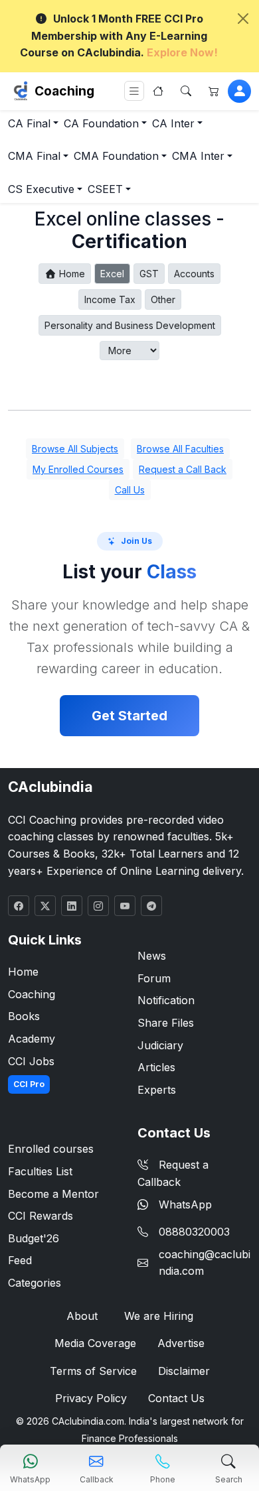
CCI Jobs (31, 1061)
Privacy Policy (91, 1398)
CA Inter (173, 123)
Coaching (64, 91)
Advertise (181, 1343)
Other (163, 299)
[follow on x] (45, 905)
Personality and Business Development (129, 325)
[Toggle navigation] (134, 91)
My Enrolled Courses (78, 469)
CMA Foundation (116, 155)
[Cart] (214, 90)
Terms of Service (93, 1371)
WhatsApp (185, 1204)
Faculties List (40, 1171)
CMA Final (34, 155)
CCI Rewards (40, 1215)
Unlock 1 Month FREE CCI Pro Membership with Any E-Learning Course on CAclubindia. (119, 35)
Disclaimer (184, 1371)
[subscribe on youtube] (124, 905)
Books (24, 1016)
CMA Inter (198, 155)
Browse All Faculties (180, 448)
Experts (156, 1089)
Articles (156, 1067)
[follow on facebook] (18, 905)
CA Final (29, 123)
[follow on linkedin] (71, 905)
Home (70, 273)
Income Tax (109, 299)
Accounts (194, 273)
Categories (34, 1282)
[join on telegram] (151, 905)
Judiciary (160, 1045)
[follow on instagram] (98, 905)
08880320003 (194, 1231)
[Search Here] (186, 90)
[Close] (243, 18)
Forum (154, 978)
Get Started (129, 716)
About (82, 1316)
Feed (20, 1260)
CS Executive (41, 189)
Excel (112, 273)
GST (149, 273)
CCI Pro (28, 1084)
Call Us (130, 489)
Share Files (165, 1022)
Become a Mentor (53, 1193)
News (151, 955)
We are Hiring (158, 1316)
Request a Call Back (182, 469)
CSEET (105, 189)
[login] (239, 91)
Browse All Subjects (75, 448)
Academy (31, 1038)
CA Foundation (101, 123)
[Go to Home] (158, 90)
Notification (166, 1000)
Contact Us (176, 1398)
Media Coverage (95, 1343)
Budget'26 (33, 1238)
